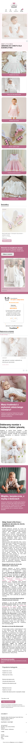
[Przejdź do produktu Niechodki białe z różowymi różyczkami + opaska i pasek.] (14, 220)
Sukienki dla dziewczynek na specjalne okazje (13, 691)
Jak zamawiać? (4, 725)
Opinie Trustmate (4, 736)
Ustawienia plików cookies (7, 718)
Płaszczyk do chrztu (7, 674)
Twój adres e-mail (5, 698)
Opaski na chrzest (6, 689)
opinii (17, 299)
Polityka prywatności (5, 719)
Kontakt (2, 734)
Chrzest (4, 357)
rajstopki (20, 580)
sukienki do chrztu (9, 577)
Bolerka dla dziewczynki (8, 679)
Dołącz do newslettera (8, 701)
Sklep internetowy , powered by (12, 742)
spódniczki (12, 580)
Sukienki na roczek (7, 672)
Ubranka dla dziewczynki (8, 681)
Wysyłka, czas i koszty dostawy (8, 726)
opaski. (9, 581)
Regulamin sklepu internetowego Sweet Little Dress (12, 717)
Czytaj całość (5, 364)
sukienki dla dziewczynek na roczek (14, 606)
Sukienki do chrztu (7, 670)
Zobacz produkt (6, 240)
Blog (2, 737)
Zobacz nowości (7, 254)
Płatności (3, 728)
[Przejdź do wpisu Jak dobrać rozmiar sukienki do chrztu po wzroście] (14, 347)
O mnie (2, 738)
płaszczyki (9, 579)
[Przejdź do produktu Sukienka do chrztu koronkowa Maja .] (14, 272)
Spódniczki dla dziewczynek (9, 683)
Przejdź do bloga (4, 334)
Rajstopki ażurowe (6, 688)
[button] (9, 302)
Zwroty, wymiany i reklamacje (7, 729)
